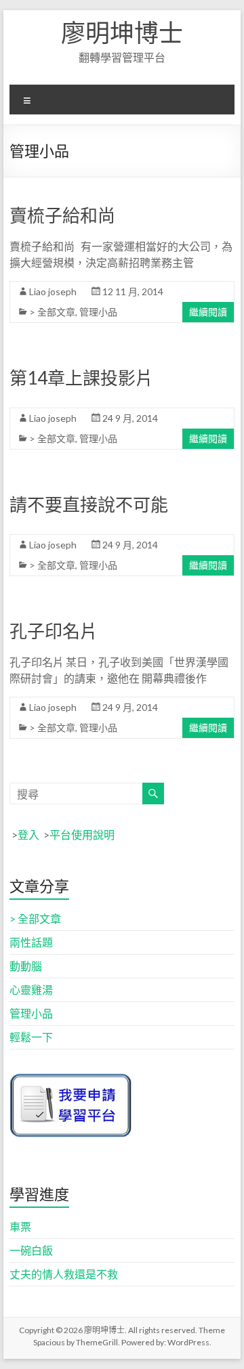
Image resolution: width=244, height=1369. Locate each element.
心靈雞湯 (31, 989)
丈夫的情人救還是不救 (63, 1273)
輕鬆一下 (31, 1036)
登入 (28, 834)
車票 (20, 1226)
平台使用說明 (82, 834)
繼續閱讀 (208, 312)
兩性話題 (31, 942)
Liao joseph (53, 291)
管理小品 (98, 312)
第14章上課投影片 (81, 378)
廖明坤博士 (122, 32)
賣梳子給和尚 (62, 215)
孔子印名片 (53, 631)
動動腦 (25, 965)
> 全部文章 (52, 312)
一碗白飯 (31, 1250)
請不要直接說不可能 (88, 504)
